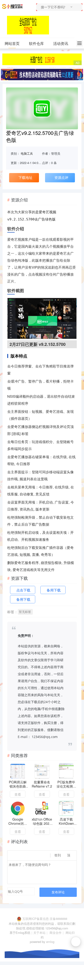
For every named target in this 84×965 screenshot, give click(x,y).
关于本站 (39, 932)
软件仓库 (36, 43)
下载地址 (25, 177)
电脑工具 (27, 153)
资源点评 (61, 177)
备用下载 (54, 590)
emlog (50, 941)
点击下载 (23, 590)
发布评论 (58, 892)
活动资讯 (60, 43)
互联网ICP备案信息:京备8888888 (44, 918)
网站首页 (12, 43)
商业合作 (55, 932)
